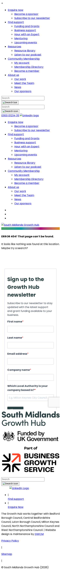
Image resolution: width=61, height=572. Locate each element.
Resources (14, 46)
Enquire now (15, 10)
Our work (20, 79)
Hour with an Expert (26, 34)
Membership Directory (28, 67)
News (17, 87)
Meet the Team (24, 83)
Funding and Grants (26, 26)
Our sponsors (22, 91)
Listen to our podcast (27, 55)
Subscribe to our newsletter (32, 18)
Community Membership (24, 59)
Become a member (26, 71)
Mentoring (20, 38)
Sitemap (6, 554)
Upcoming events (25, 42)
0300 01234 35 (10, 115)
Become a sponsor (26, 14)
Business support (25, 30)
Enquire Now (15, 507)
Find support (16, 22)
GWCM (39, 534)
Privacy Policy (10, 541)
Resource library (24, 51)
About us (13, 75)
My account (21, 63)
